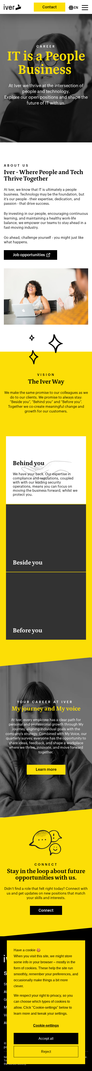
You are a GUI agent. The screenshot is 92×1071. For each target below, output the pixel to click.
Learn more (46, 769)
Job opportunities (29, 255)
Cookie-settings (46, 1025)
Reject (46, 1051)
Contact (49, 7)
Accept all (46, 1038)
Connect (46, 910)
